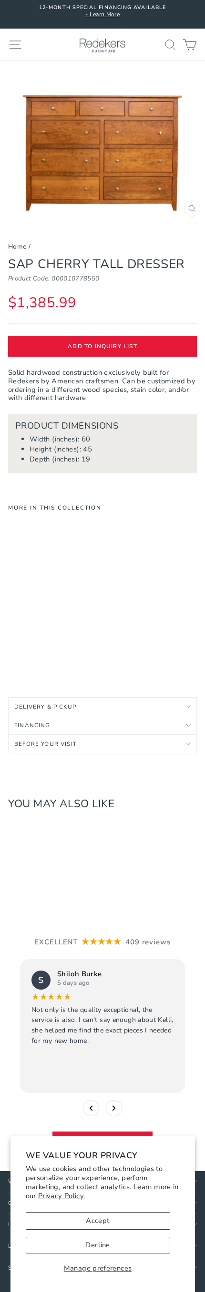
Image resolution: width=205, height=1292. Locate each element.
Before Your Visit (45, 744)
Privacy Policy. (61, 1196)
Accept (97, 1220)
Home (17, 246)
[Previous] (91, 1108)
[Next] (114, 1108)
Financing (32, 725)
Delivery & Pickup (45, 707)
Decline (97, 1245)
